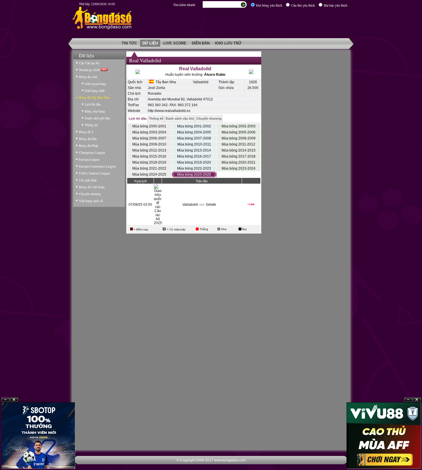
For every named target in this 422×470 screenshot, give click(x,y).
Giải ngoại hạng (95, 83)
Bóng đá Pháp (88, 145)
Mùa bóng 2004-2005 (194, 132)
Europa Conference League (97, 166)
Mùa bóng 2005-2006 (238, 132)
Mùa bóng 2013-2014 (194, 150)
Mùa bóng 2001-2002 (194, 126)
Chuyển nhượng (90, 193)
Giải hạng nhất (94, 90)
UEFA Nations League (94, 173)
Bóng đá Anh (88, 76)
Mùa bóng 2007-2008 (194, 138)
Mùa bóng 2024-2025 (149, 174)
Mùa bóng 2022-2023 (194, 168)
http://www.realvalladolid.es (169, 111)
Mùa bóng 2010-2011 (194, 144)
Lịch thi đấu (93, 104)
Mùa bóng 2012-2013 (149, 150)
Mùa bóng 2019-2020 (194, 162)
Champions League (92, 152)
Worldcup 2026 (90, 69)
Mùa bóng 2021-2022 (149, 168)
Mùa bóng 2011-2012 (238, 144)
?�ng (417, 456)
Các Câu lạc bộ (89, 63)
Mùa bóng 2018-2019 (149, 162)
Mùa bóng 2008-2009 (238, 138)
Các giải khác (88, 180)
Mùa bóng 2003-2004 (149, 132)
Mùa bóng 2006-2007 (149, 138)
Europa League (89, 159)
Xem (408, 456)
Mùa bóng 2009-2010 (149, 144)
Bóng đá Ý (86, 131)
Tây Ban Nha (165, 82)
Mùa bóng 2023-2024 (238, 168)
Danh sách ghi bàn (97, 118)
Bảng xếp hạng (95, 111)
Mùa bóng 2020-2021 (238, 162)
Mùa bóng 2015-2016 (149, 156)
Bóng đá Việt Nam (91, 186)
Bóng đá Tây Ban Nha (94, 97)
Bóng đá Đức (88, 138)
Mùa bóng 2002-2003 (238, 126)
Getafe (211, 205)
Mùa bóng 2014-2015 (238, 150)
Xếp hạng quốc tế (91, 200)
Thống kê (91, 125)
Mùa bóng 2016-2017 (194, 156)
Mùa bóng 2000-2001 (149, 126)
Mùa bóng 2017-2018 (238, 156)
